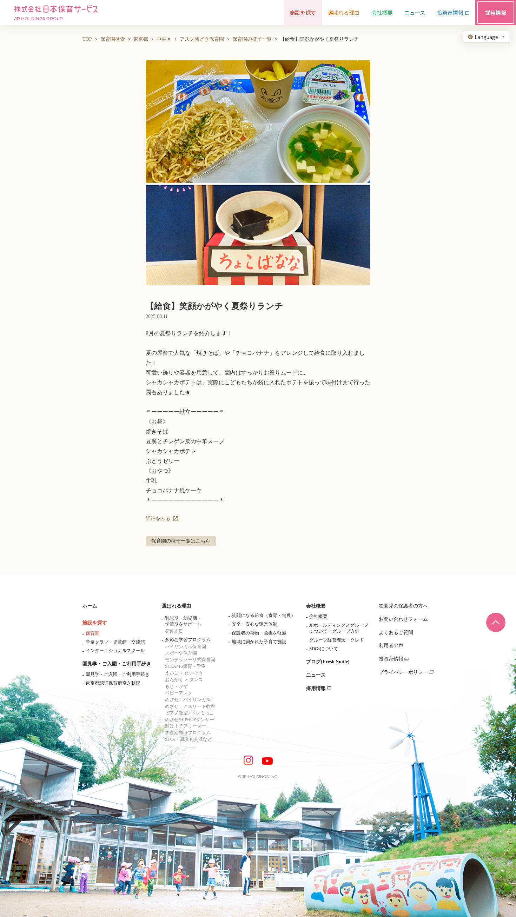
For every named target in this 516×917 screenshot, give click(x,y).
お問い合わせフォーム (403, 619)
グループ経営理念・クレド (336, 640)
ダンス (196, 679)
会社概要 (316, 606)
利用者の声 (391, 645)
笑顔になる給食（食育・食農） (264, 615)
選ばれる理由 (176, 606)
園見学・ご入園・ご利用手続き (116, 663)
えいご (172, 673)
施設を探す (94, 622)
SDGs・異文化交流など (188, 739)
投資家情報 (391, 659)
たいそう (194, 673)
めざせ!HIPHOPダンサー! (190, 719)
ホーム (89, 606)
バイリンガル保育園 (185, 646)
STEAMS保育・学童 (185, 666)
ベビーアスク (178, 693)
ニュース (316, 675)
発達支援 (174, 631)
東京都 (140, 39)
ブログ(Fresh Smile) (328, 661)
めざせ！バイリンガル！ (190, 699)
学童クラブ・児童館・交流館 (115, 642)
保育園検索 (112, 39)
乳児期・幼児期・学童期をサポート (183, 621)
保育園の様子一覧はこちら (180, 541)
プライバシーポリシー (403, 672)
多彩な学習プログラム (188, 639)
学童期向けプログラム (188, 732)
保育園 (92, 633)
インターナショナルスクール (115, 650)
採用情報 (316, 688)
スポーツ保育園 (181, 653)
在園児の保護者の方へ (403, 606)
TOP (87, 39)
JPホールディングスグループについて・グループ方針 (338, 628)
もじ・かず (176, 686)
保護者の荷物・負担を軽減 (259, 633)
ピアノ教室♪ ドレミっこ (189, 713)
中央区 (164, 39)
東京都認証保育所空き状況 (113, 683)
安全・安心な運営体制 (254, 624)
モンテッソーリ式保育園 (190, 659)
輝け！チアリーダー (185, 726)
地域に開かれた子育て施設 (259, 641)
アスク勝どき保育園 (202, 39)
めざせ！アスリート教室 (190, 706)
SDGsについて (323, 648)
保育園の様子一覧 (252, 39)
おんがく (174, 679)
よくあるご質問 (396, 632)
